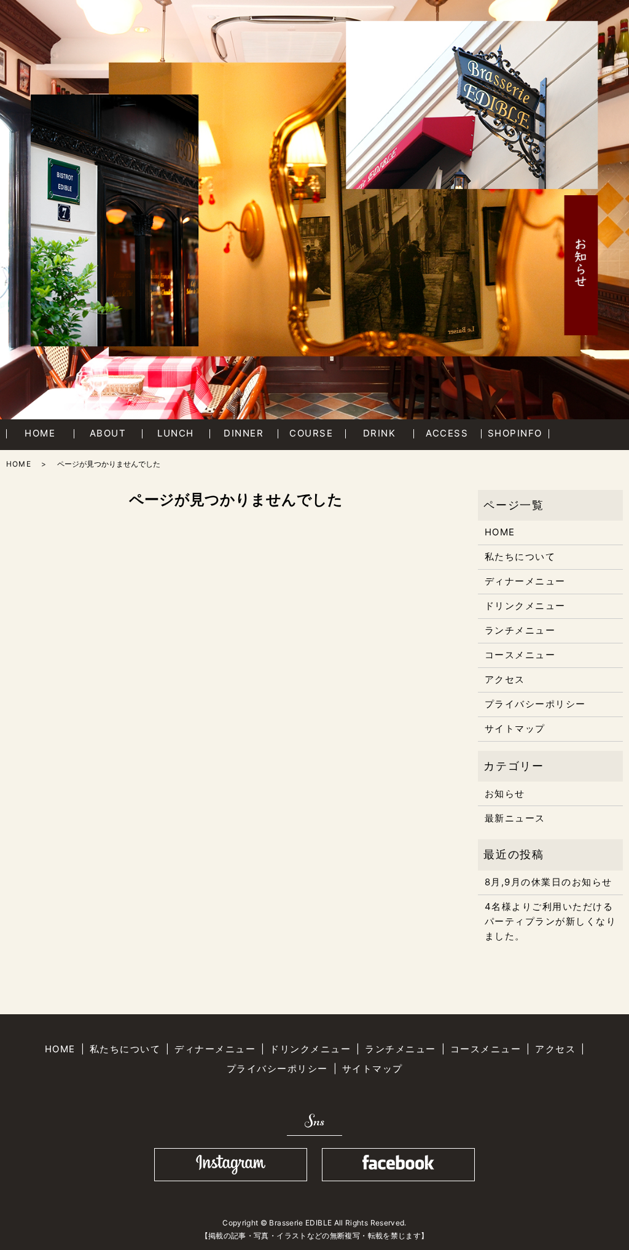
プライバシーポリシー (535, 704)
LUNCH (175, 433)
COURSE (311, 433)
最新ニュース (515, 818)
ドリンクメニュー (525, 605)
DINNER (244, 433)
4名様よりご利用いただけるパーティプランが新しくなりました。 (551, 921)
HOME (40, 433)
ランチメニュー (520, 630)
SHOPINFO (515, 433)
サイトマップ (515, 728)
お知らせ (505, 793)
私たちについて (520, 556)
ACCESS (447, 433)
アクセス (505, 679)
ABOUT (108, 433)
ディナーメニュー (525, 581)
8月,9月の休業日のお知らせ (548, 882)
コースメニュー (520, 655)
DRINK (379, 433)
